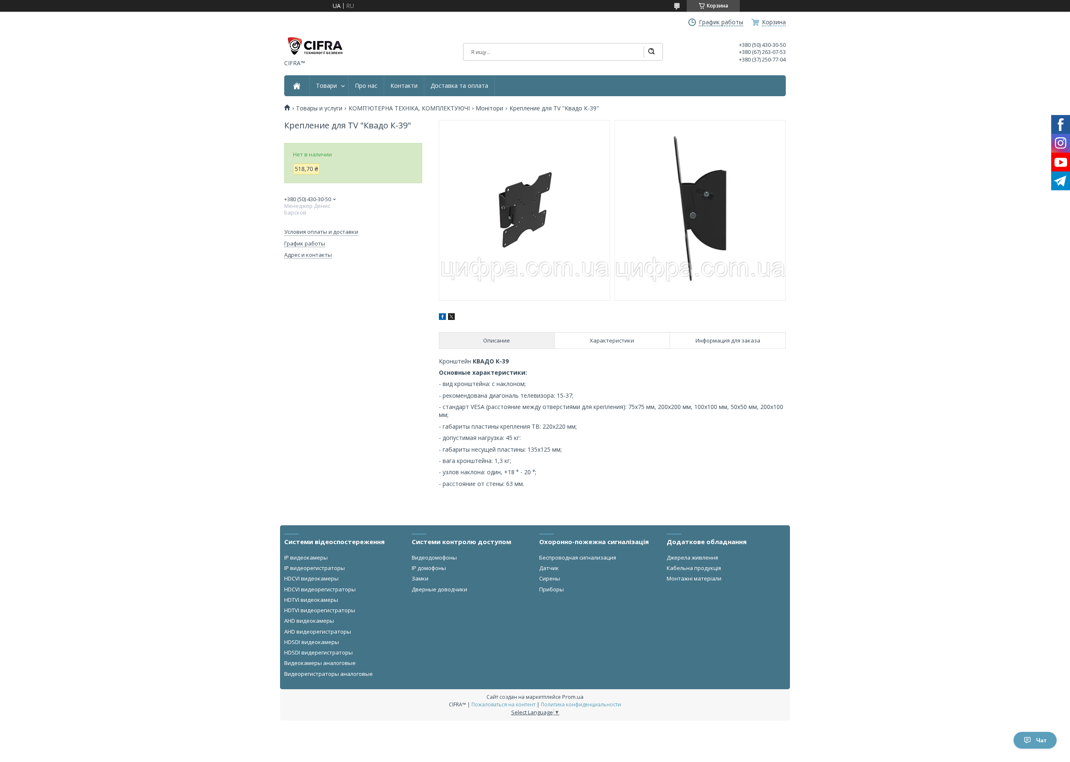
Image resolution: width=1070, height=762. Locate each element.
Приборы (551, 589)
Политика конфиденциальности (581, 704)
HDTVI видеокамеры (311, 599)
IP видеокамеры (306, 557)
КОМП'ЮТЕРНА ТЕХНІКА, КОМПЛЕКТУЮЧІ (409, 108)
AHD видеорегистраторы (317, 631)
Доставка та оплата (459, 85)
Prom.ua (572, 697)
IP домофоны (429, 568)
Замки (420, 578)
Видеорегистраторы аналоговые (328, 674)
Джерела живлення (692, 557)
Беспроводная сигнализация (577, 557)
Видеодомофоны (434, 557)
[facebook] (442, 318)
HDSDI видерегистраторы (318, 652)
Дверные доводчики (439, 589)
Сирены (549, 578)
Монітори (489, 108)
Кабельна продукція (694, 568)
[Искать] (651, 52)
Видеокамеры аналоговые (320, 663)
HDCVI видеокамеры (311, 578)
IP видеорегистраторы (314, 568)
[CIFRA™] (314, 46)
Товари (326, 85)
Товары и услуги (319, 108)
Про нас (366, 85)
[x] (451, 318)
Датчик (549, 568)
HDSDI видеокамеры (311, 642)
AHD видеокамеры (309, 620)
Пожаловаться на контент (503, 704)
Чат (1041, 740)
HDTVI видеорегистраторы (319, 610)
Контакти (404, 85)
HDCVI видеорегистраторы (320, 589)
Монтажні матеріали (694, 578)
